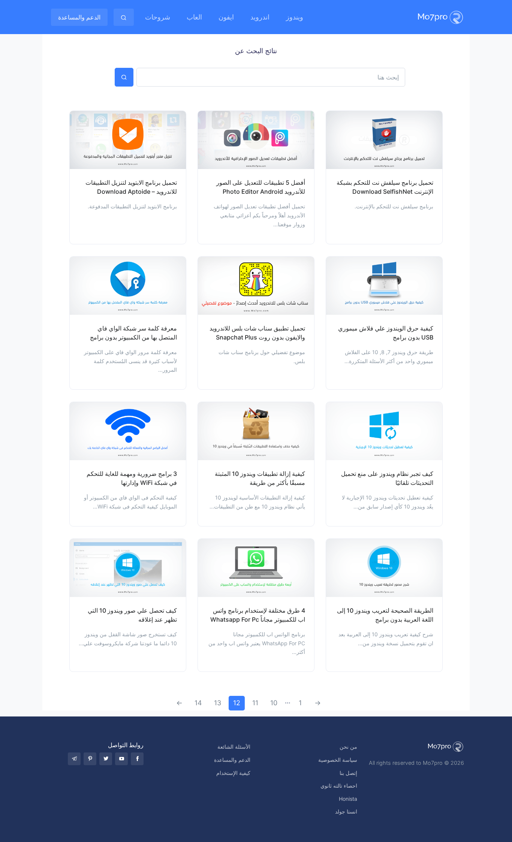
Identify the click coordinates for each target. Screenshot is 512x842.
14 (198, 703)
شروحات (157, 17)
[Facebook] (137, 758)
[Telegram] (74, 758)
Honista (348, 799)
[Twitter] (105, 758)
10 (273, 703)
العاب (194, 17)
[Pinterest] (90, 758)
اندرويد (259, 17)
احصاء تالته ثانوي (338, 785)
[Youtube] (121, 758)
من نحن (348, 746)
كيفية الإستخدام (233, 773)
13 (217, 703)
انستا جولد (346, 811)
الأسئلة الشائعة (233, 746)
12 (236, 703)
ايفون (226, 17)
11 (255, 703)
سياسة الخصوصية (337, 760)
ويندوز (294, 17)
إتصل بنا (348, 773)
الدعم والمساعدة (79, 17)
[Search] (124, 17)
